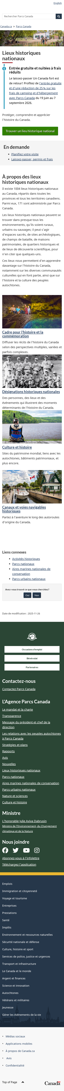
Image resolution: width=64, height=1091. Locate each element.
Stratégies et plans (15, 745)
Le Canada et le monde (16, 971)
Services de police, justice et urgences (26, 956)
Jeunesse (7, 1007)
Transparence (11, 716)
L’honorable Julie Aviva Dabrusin (29, 826)
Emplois (7, 884)
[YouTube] (26, 851)
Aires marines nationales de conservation (30, 783)
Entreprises (9, 905)
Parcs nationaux (23, 564)
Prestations (9, 913)
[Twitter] (16, 851)
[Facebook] (5, 851)
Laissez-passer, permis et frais (32, 159)
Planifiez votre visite (25, 154)
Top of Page (10, 1082)
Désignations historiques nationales (31, 391)
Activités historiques (26, 559)
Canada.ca (6, 26)
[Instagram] (36, 851)
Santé (5, 920)
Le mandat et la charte (17, 709)
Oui (27, 595)
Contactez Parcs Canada (18, 689)
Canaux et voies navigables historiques (24, 509)
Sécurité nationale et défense (20, 942)
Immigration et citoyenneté (19, 891)
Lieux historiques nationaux (21, 770)
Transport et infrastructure (19, 964)
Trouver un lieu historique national (30, 131)
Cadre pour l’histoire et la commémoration (22, 334)
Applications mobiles (19, 1043)
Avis (5, 758)
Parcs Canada (23, 26)
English (58, 3)
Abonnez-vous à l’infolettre (20, 858)
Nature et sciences (15, 796)
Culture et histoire (17, 447)
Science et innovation (15, 985)
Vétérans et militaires (15, 1000)
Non (37, 595)
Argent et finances (13, 978)
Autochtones (10, 993)
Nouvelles (9, 764)
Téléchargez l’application (19, 864)
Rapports (8, 751)
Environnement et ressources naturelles (27, 934)
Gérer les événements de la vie (21, 1014)
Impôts (6, 927)
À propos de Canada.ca (20, 1051)
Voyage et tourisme (14, 898)
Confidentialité (15, 1065)
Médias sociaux (15, 1036)
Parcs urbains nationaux (29, 579)
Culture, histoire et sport (17, 949)
